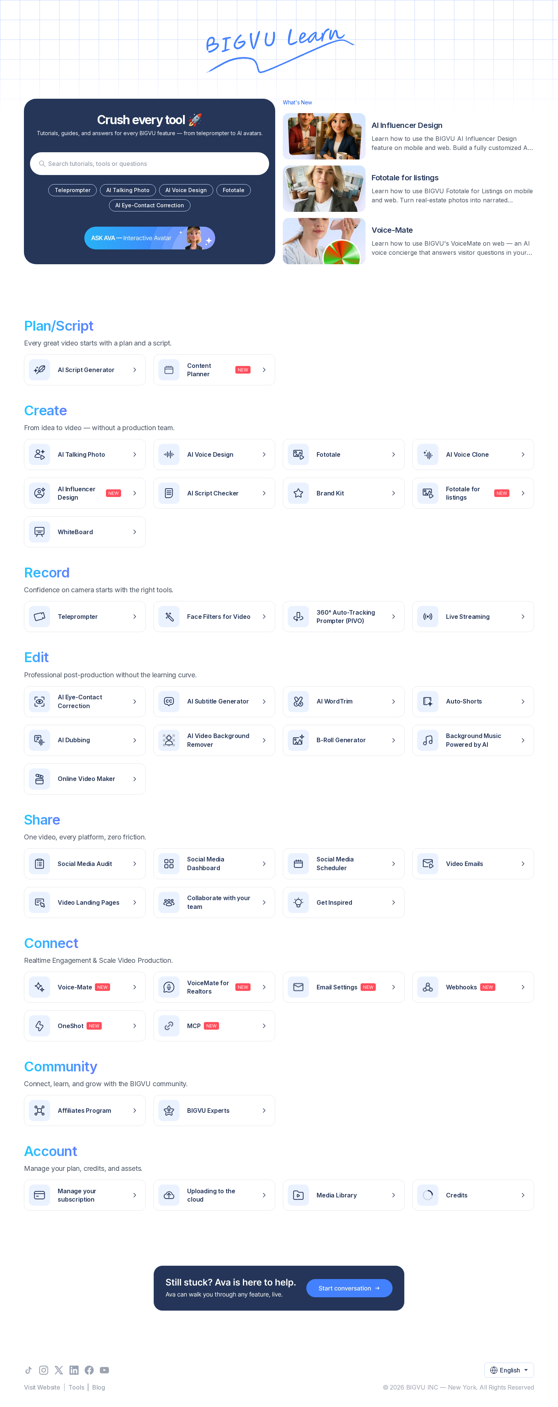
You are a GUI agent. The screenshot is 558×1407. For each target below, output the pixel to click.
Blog (98, 1387)
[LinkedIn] (74, 1370)
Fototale (233, 190)
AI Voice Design (186, 190)
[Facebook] (89, 1370)
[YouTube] (104, 1370)
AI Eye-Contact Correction (149, 205)
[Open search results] (42, 163)
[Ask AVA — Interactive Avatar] (149, 238)
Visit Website (42, 1387)
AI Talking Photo (128, 190)
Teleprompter (72, 190)
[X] (58, 1370)
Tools (76, 1387)
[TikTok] (28, 1370)
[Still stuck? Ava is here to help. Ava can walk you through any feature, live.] (279, 1288)
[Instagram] (43, 1370)
